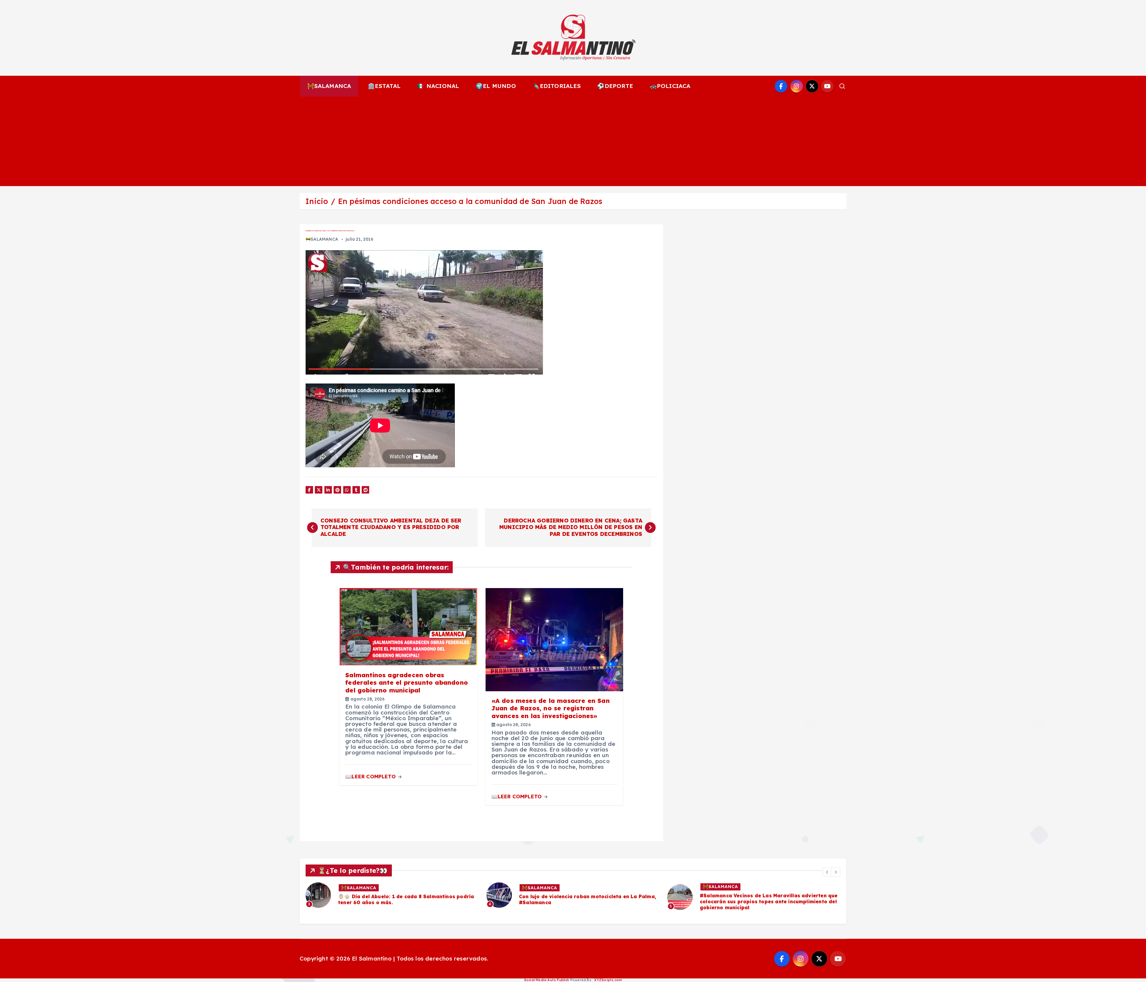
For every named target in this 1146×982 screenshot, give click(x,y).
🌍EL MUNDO (496, 85)
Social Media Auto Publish (546, 980)
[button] (827, 871)
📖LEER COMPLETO (371, 776)
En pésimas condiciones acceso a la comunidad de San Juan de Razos (470, 201)
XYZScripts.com (608, 980)
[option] (392, 895)
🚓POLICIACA (670, 85)
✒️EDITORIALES (556, 85)
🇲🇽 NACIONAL (438, 85)
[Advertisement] (573, 141)
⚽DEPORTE (615, 85)
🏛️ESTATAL (384, 85)
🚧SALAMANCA (329, 85)
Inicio (316, 201)
